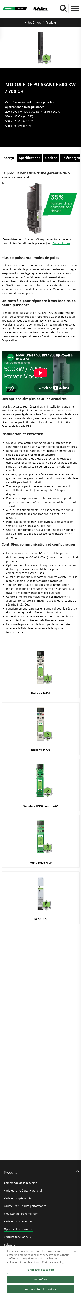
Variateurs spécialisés (17, 1198)
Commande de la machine (20, 1183)
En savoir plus (61, 243)
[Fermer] (75, 1251)
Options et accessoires (18, 1229)
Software (9, 1244)
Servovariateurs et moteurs (21, 1213)
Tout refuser (40, 1279)
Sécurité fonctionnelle (18, 1237)
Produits (51, 22)
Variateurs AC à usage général (23, 1190)
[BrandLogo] (15, 9)
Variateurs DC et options (19, 1221)
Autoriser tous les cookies (40, 1289)
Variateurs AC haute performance (25, 1206)
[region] (40, 1270)
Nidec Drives (32, 22)
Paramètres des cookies (41, 1269)
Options (51, 158)
